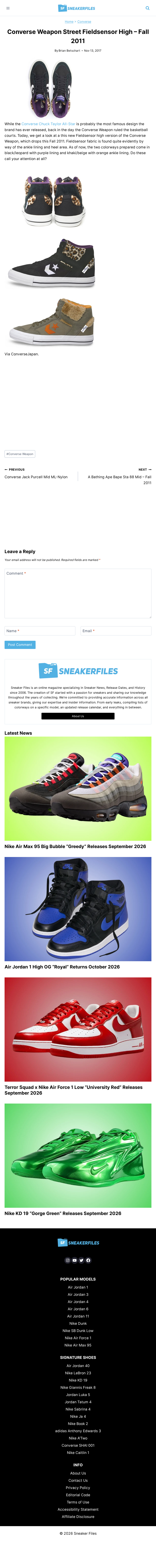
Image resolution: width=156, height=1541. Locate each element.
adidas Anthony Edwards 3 (78, 1431)
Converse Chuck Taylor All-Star (48, 124)
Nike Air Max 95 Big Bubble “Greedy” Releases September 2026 (75, 846)
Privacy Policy (78, 1488)
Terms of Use (78, 1502)
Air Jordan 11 (78, 1316)
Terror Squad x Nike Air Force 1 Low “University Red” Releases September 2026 (73, 1090)
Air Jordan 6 (78, 1309)
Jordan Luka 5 (78, 1395)
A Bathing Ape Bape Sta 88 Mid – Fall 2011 (119, 476)
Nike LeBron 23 (78, 1373)
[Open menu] (8, 8)
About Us (78, 1473)
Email (89, 631)
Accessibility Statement (78, 1509)
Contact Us (78, 1480)
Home (69, 21)
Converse (84, 21)
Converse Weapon (19, 454)
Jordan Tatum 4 (78, 1402)
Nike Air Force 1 (78, 1338)
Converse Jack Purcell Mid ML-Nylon (36, 473)
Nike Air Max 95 (78, 1345)
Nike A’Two (78, 1438)
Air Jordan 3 (78, 1294)
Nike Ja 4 (78, 1416)
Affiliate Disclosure (78, 1517)
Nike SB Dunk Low (78, 1331)
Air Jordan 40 (78, 1366)
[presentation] (78, 789)
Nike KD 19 (78, 1380)
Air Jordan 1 (78, 1287)
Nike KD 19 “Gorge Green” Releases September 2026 (63, 1213)
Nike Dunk (78, 1323)
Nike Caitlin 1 (78, 1452)
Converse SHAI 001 (78, 1445)
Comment (16, 573)
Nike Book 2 (78, 1424)
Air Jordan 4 (78, 1302)
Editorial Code (78, 1495)
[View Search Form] (147, 8)
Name (12, 631)
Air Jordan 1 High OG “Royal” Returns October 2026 (62, 967)
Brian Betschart (69, 50)
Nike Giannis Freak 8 (78, 1387)
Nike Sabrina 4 (78, 1409)
